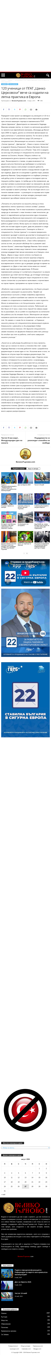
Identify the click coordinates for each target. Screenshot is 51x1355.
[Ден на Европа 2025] (25, 478)
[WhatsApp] (25, 109)
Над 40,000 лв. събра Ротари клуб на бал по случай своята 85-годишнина (41, 526)
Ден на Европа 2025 (24, 485)
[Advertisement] (25, 35)
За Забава (5, 1334)
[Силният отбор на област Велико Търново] (25, 499)
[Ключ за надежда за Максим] (25, 536)
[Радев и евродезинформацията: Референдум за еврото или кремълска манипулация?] (9, 478)
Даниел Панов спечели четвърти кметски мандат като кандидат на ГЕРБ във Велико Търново (8, 546)
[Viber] (9, 109)
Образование (13, 84)
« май (3, 1194)
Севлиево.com (26, 1349)
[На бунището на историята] (25, 517)
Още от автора (33, 468)
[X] (14, 109)
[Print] (36, 109)
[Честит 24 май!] (42, 478)
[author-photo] (25, 454)
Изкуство (4, 1320)
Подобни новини (18, 468)
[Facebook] (3, 109)
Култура (4, 1317)
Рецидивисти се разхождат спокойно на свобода (39, 440)
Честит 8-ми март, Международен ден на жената (11, 440)
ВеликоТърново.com (19, 101)
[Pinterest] (20, 109)
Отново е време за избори (7, 506)
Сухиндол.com (14, 1349)
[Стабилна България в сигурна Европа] (42, 499)
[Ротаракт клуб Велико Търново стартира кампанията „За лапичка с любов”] (9, 517)
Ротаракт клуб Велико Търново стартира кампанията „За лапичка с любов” (8, 526)
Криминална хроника (8, 1331)
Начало (3, 80)
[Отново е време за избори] (9, 499)
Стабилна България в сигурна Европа (41, 506)
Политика (4, 1327)
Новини (10, 80)
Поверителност (13, 1346)
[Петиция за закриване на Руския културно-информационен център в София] (42, 536)
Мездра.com (37, 1349)
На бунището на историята (23, 524)
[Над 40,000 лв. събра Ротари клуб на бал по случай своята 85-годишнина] (42, 517)
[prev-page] (24, 553)
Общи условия (25, 1346)
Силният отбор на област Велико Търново (24, 507)
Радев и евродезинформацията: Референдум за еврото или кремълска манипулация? (8, 487)
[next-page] (27, 553)
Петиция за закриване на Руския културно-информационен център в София (41, 546)
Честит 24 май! (39, 485)
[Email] (30, 109)
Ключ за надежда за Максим (24, 544)
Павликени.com (38, 1346)
